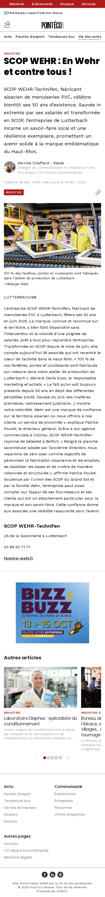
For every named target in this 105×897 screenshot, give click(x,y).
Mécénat (17, 4)
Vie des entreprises (20, 807)
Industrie (14, 192)
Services (88, 4)
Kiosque (67, 4)
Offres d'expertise (69, 814)
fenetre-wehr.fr (18, 558)
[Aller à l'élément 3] (52, 758)
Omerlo (62, 891)
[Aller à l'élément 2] (49, 758)
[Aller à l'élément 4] (56, 758)
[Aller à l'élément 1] (45, 758)
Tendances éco (61, 36)
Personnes (63, 807)
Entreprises (63, 800)
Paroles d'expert (30, 36)
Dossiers (11, 814)
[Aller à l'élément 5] (60, 758)
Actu (8, 36)
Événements (42, 4)
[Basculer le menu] (7, 25)
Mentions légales (18, 857)
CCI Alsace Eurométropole (26, 850)
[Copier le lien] (98, 192)
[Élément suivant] (68, 758)
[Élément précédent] (37, 758)
